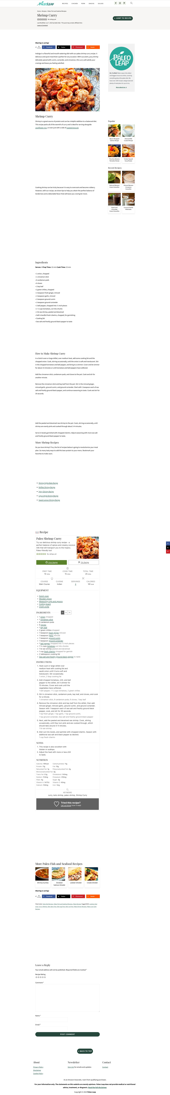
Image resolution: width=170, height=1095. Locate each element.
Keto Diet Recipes (48, 904)
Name (38, 1016)
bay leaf (43, 627)
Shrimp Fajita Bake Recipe (48, 483)
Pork (83, 3)
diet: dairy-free (52, 907)
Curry (40, 907)
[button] (38, 19)
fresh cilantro (49, 651)
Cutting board (45, 604)
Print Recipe (53, 562)
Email (38, 1024)
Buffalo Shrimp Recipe (47, 487)
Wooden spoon (45, 599)
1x (62, 612)
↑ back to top (85, 1051)
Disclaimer (37, 1070)
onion (42, 617)
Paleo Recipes (77, 904)
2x (66, 612)
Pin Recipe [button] (85, 562)
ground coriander (56, 641)
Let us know (66, 805)
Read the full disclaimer (97, 1087)
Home (39, 11)
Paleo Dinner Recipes (80, 907)
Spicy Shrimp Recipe (46, 491)
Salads (101, 3)
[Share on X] (168, 548)
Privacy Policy (38, 1067)
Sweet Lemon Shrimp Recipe (49, 500)
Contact (105, 1067)
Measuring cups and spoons (51, 601)
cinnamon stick (46, 619)
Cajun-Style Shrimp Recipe (48, 496)
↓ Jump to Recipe (122, 18)
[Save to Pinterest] (168, 552)
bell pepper (45, 643)
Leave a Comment (42, 25)
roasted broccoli (72, 128)
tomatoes (51, 646)
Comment (39, 982)
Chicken (75, 3)
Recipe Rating (40, 974)
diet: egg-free (61, 907)
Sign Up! (71, 1067)
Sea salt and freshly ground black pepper (56, 657)
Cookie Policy (38, 1073)
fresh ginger (54, 633)
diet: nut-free (69, 907)
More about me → (121, 87)
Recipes (65, 3)
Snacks (91, 3)
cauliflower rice (41, 128)
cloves (43, 625)
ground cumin (54, 638)
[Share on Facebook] (168, 544)
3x (69, 612)
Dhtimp (45, 907)
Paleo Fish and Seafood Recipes (57, 11)
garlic (51, 635)
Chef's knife (44, 607)
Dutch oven (44, 596)
